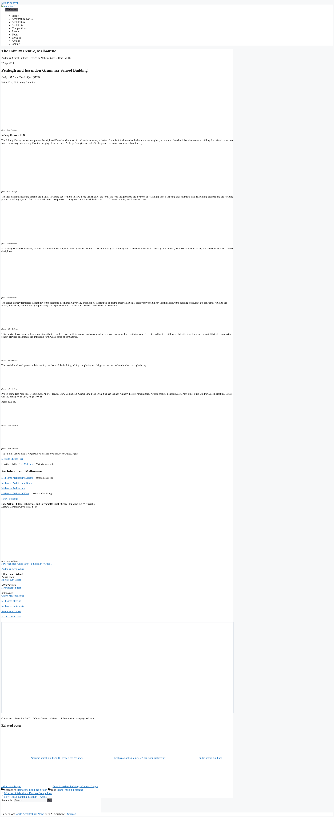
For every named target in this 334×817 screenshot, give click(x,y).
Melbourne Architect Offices (15, 493)
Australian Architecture (12, 569)
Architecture (18, 22)
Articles (16, 40)
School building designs (70, 789)
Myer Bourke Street (11, 587)
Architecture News (22, 18)
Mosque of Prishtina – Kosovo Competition (28, 793)
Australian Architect (11, 611)
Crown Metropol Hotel (12, 595)
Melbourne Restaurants (12, 606)
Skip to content (9, 2)
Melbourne (29, 464)
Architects (17, 25)
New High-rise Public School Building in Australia (26, 563)
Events (15, 31)
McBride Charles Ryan (12, 459)
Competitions (19, 28)
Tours (15, 34)
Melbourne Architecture (13, 488)
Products (16, 37)
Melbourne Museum (11, 601)
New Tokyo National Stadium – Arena (25, 796)
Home (15, 15)
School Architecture (11, 616)
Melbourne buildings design (32, 789)
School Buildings (9, 498)
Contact (16, 43)
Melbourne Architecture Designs (17, 478)
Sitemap (71, 813)
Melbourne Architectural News (16, 483)
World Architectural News (29, 813)
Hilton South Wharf (11, 579)
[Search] (49, 800)
